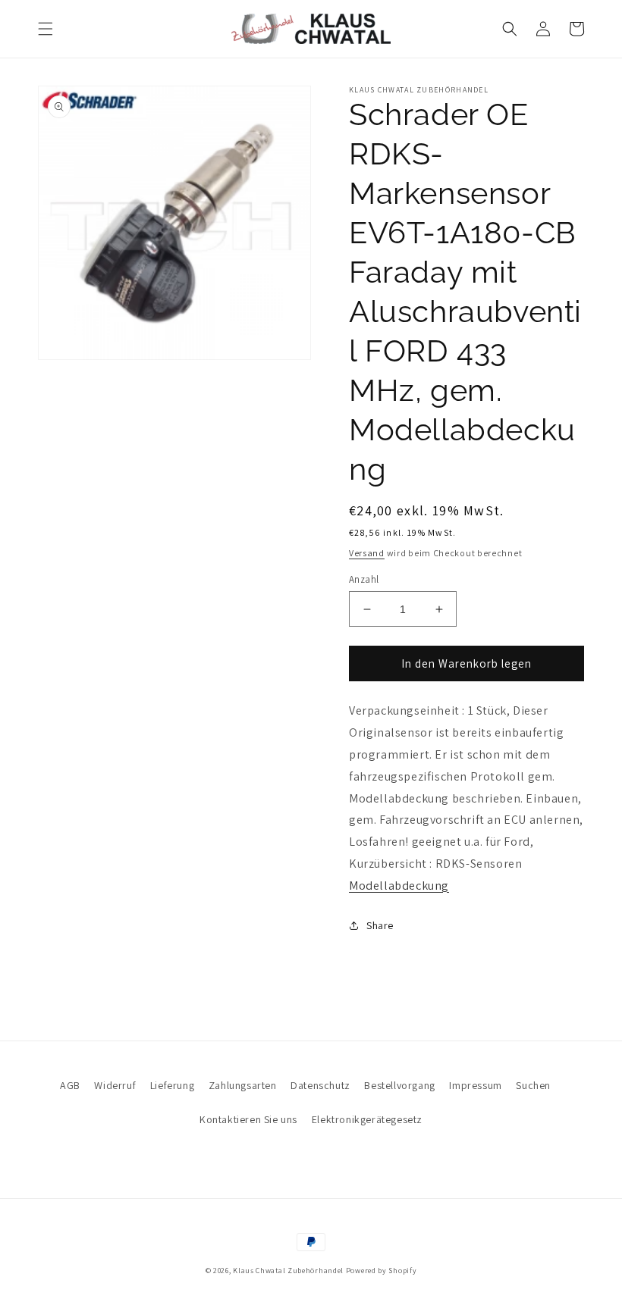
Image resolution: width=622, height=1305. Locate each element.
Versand (367, 553)
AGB (70, 1085)
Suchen (533, 1085)
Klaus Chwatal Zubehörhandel (288, 1270)
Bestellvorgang (399, 1085)
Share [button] (380, 925)
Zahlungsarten (243, 1085)
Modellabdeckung (399, 885)
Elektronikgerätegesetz (367, 1119)
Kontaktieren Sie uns (248, 1119)
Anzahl (364, 579)
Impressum (475, 1085)
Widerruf (115, 1085)
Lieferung (172, 1085)
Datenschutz (320, 1085)
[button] (45, 28)
